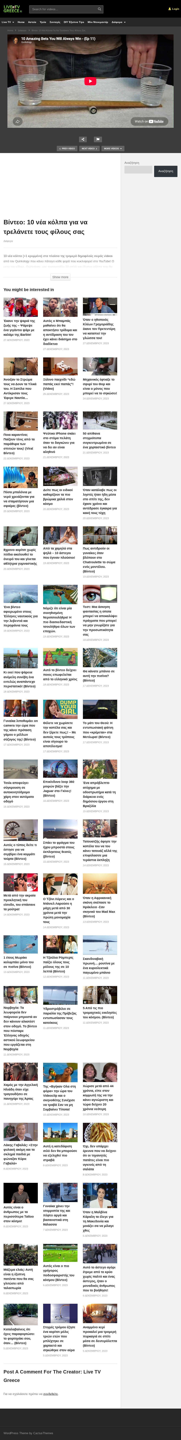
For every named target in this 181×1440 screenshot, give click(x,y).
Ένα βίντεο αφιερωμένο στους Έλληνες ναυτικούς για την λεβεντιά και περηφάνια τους (21, 616)
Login (175, 8)
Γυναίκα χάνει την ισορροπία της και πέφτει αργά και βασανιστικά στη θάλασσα (56, 1215)
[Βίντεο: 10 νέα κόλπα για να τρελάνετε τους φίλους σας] (21, 307)
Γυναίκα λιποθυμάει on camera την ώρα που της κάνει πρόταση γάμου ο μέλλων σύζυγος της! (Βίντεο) (21, 730)
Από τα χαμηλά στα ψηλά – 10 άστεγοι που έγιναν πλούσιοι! (59, 553)
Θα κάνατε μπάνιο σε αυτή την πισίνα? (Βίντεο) (99, 676)
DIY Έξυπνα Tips (74, 22)
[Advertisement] (60, 186)
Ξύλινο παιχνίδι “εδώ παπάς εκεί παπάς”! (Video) (59, 384)
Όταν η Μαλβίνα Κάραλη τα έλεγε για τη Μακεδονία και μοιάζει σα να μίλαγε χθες (98, 1221)
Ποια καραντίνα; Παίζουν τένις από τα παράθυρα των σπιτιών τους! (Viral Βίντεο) (19, 444)
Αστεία (32, 22)
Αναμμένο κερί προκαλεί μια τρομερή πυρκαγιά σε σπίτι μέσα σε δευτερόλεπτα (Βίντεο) (100, 1336)
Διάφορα (117, 22)
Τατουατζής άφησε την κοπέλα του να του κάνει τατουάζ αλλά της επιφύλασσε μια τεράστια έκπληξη (100, 851)
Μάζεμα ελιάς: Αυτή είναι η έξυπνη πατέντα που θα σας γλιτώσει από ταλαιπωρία (19, 1279)
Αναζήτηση (131, 163)
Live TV (6, 22)
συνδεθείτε (50, 1394)
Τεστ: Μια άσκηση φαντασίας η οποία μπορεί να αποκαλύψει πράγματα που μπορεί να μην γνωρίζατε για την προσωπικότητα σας (100, 620)
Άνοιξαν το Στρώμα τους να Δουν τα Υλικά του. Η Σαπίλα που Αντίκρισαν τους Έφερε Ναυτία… (20, 389)
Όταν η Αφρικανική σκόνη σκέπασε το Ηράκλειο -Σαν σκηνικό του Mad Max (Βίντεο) (99, 907)
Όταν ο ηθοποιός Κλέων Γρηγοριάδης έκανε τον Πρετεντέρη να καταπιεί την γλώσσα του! (99, 329)
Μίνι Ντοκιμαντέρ (98, 22)
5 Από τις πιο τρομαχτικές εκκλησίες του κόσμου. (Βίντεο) (100, 1012)
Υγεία (43, 22)
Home (21, 22)
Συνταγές (55, 22)
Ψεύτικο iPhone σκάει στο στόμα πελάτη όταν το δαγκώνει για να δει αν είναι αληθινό (59, 443)
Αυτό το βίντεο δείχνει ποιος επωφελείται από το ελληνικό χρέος (60, 674)
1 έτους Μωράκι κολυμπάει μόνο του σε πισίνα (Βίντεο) (19, 962)
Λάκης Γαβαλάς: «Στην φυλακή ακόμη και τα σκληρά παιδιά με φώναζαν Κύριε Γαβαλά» (21, 1154)
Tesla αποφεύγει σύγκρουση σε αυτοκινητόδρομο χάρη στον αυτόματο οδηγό (19, 792)
